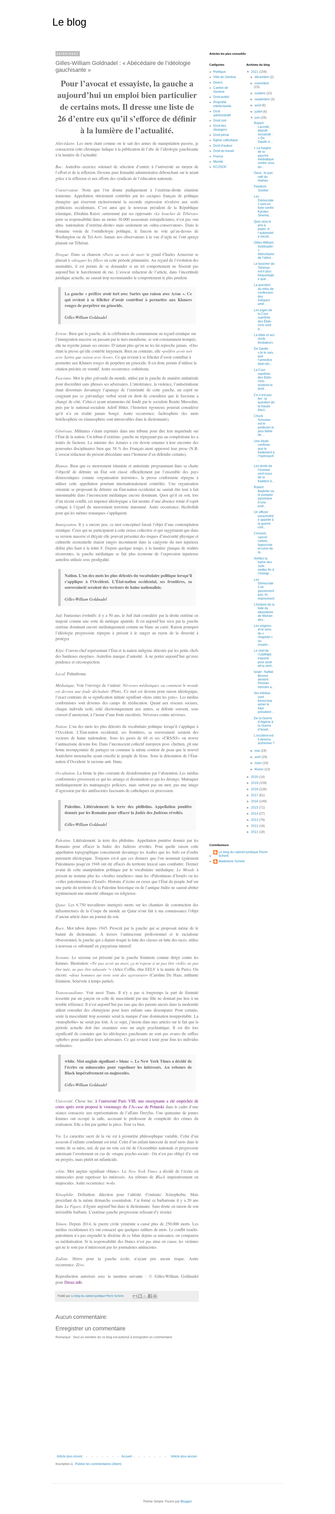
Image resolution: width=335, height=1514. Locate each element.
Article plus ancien (184, 1456)
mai (258, 751)
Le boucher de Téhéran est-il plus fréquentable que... (264, 271)
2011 (255, 832)
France (218, 156)
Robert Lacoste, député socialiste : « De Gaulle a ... (263, 132)
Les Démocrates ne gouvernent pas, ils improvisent (264, 589)
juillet (259, 111)
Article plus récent (69, 1456)
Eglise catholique (225, 140)
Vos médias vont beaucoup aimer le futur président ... (264, 702)
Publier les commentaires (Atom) (98, 1464)
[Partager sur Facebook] (150, 1296)
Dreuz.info (73, 1282)
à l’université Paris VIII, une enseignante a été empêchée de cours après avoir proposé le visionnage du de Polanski (126, 1103)
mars (259, 763)
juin (258, 117)
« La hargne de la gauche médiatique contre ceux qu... (264, 157)
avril (258, 757)
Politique (219, 72)
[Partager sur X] (145, 1296)
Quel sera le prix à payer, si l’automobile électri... (263, 229)
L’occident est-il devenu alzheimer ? (264, 739)
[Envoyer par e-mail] (135, 1296)
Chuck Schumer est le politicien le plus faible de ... (264, 425)
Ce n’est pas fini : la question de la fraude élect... (264, 402)
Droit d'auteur (222, 145)
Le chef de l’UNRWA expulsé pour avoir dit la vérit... (264, 658)
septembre (263, 99)
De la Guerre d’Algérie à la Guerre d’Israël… (263, 723)
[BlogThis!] (140, 1296)
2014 (255, 813)
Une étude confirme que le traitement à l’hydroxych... (264, 450)
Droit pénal (221, 135)
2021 (255, 72)
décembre (262, 77)
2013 (255, 820)
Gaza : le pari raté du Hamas (263, 176)
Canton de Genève (220, 89)
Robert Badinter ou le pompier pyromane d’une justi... (264, 496)
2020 (255, 777)
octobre (260, 93)
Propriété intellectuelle (222, 104)
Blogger (186, 1501)
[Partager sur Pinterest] (155, 1296)
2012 (255, 826)
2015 (255, 807)
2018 (255, 789)
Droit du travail (223, 151)
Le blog (69, 22)
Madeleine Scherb (232, 861)
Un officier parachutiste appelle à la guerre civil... (264, 519)
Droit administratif (222, 113)
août (258, 105)
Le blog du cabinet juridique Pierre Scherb (243, 854)
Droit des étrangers (220, 127)
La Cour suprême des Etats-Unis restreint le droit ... (263, 379)
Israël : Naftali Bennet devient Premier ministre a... (264, 679)
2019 (255, 783)
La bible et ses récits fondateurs (264, 338)
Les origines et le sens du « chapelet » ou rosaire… (263, 635)
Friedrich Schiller (261, 188)
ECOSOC (220, 167)
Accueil (126, 1456)
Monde (218, 161)
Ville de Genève (224, 77)
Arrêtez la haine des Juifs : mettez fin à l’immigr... (264, 566)
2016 (255, 801)
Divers (217, 82)
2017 (255, 795)
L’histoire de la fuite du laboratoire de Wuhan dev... (264, 612)
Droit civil (219, 120)
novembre (262, 83)
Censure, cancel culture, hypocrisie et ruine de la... (263, 542)
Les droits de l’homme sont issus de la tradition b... (264, 473)
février (259, 769)
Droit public (221, 97)
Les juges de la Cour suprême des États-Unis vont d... (263, 319)
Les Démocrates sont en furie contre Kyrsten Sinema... (264, 206)
